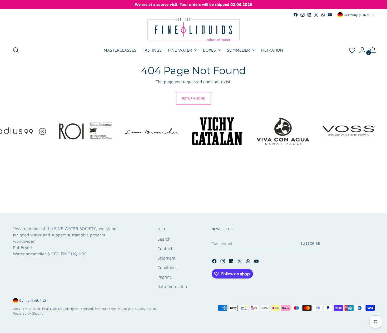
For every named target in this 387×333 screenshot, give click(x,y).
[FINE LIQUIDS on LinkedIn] (309, 14)
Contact (164, 248)
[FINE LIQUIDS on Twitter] (316, 14)
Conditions (167, 267)
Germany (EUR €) (357, 15)
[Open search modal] (16, 50)
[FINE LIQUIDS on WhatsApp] (323, 14)
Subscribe (310, 243)
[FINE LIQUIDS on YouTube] (330, 14)
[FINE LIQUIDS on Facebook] (295, 14)
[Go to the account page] (360, 50)
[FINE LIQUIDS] (193, 29)
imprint (164, 277)
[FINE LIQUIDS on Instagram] (302, 14)
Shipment (166, 258)
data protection (172, 286)
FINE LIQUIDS (52, 309)
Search (163, 239)
